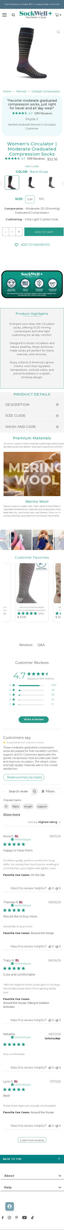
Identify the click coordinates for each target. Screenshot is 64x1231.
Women (21, 91)
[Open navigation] (4, 14)
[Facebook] (3, 1218)
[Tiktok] (32, 1218)
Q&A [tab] (41, 645)
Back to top (12, 1159)
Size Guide (32, 166)
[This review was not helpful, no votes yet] (56, 888)
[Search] (13, 15)
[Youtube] (24, 1218)
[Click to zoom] (58, 32)
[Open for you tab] (9, 1206)
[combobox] (13, 15)
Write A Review (34, 719)
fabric (15, 806)
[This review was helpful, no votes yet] (50, 888)
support (42, 806)
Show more (11, 814)
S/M (30, 199)
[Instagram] (9, 1218)
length (28, 806)
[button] (5, 540)
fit (6, 806)
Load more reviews (32, 1140)
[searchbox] (17, 791)
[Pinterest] (16, 1218)
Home (7, 91)
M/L (41, 198)
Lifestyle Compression (45, 91)
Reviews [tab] (26, 645)
